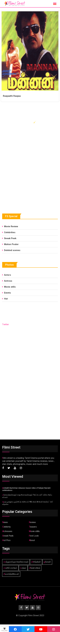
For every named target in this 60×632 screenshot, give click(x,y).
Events (7, 292)
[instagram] (53, 629)
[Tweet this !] (28, 629)
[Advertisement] (24, 183)
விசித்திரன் (36, 562)
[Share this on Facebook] (15, 629)
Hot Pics (6, 540)
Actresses (7, 531)
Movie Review (11, 226)
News (5, 522)
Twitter (5, 324)
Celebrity (6, 526)
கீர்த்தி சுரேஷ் (34, 568)
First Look (34, 535)
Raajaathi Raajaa (12, 96)
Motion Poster (11, 244)
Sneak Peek (10, 238)
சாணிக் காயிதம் (10, 568)
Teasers (33, 526)
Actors (7, 275)
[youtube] (41, 629)
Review (32, 522)
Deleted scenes (12, 250)
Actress (8, 281)
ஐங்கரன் (47, 562)
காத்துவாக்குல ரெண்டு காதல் (15, 562)
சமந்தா (23, 568)
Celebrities (9, 232)
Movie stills (10, 287)
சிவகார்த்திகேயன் (11, 574)
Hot (6, 298)
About (32, 540)
